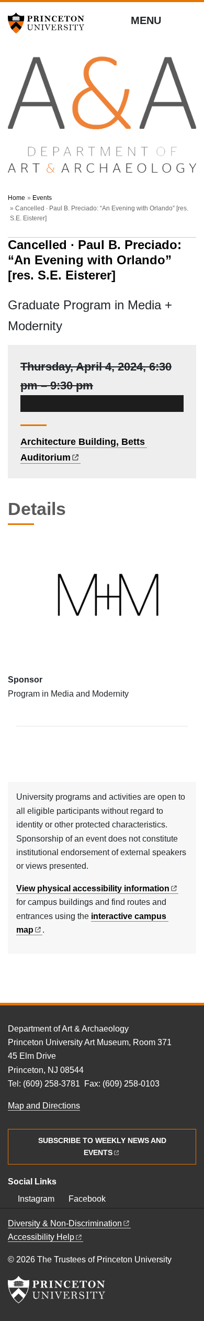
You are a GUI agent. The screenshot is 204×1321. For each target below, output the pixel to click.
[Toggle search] (189, 21)
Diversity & (65, 1223)
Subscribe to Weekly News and (102, 1146)
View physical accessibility (92, 888)
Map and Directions (44, 1105)
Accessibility (41, 1237)
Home (16, 197)
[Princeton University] (50, 23)
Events (42, 197)
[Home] (102, 120)
